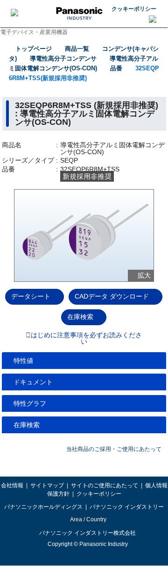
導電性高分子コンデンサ (63, 58)
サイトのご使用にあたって (104, 485)
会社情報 (12, 485)
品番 (116, 68)
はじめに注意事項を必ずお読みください (86, 338)
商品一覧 (77, 48)
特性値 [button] (23, 360)
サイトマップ (47, 485)
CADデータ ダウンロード (112, 296)
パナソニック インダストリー (127, 507)
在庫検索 (80, 317)
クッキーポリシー (134, 9)
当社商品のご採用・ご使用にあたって (113, 449)
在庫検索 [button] (27, 425)
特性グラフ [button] (30, 403)
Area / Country (87, 519)
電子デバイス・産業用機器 (34, 32)
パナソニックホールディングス (43, 507)
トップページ (33, 48)
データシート (30, 296)
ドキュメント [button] (33, 382)
